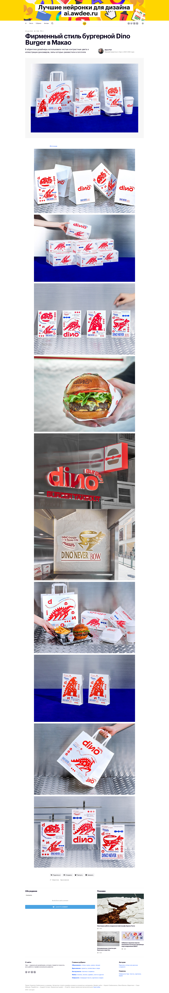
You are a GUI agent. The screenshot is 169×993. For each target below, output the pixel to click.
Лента (31, 23)
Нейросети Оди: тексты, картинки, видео (130, 974)
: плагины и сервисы (83, 971)
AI (25, 23)
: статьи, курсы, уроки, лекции (86, 965)
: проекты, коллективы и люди (86, 968)
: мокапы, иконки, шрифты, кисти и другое (88, 974)
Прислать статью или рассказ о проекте (128, 966)
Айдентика (55, 880)
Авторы (46, 23)
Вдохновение (64, 880)
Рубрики (38, 23)
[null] (55, 875)
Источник (53, 146)
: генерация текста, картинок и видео (87, 978)
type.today (96, 987)
